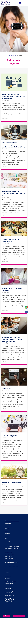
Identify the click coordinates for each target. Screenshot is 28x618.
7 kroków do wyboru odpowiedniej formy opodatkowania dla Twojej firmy (13, 145)
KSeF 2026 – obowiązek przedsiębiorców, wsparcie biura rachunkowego (13, 96)
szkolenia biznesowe (9, 595)
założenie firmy (8, 576)
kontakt (6, 536)
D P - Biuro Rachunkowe (11, 55)
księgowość (7, 578)
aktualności (7, 533)
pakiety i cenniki (8, 526)
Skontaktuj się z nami (19, 615)
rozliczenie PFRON (9, 583)
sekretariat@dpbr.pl (14, 611)
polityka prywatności (9, 541)
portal (6, 538)
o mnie (6, 531)
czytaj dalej (5, 118)
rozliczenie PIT (8, 588)
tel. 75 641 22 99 (13, 606)
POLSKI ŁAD (6, 389)
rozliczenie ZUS (8, 586)
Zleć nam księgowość (9, 436)
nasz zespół (7, 528)
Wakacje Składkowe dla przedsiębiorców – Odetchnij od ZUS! (13, 193)
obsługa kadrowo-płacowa (10, 581)
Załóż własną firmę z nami (11, 482)
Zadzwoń (7, 615)
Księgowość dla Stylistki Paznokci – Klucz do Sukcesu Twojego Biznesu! (12, 340)
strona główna (8, 523)
